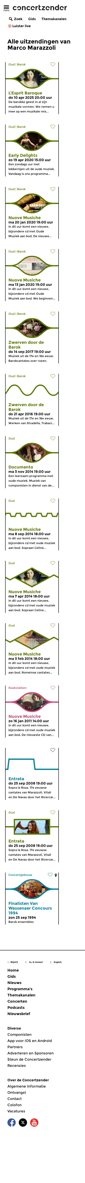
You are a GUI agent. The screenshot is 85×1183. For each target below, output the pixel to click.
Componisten (19, 1034)
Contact (14, 1099)
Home (13, 970)
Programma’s (19, 989)
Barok (21, 64)
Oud (11, 64)
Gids (32, 19)
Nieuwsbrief (18, 1014)
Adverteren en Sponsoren (30, 1053)
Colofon (14, 1105)
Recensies (16, 1065)
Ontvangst (16, 1092)
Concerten (17, 1001)
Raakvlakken (17, 688)
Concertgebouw (20, 875)
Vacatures (16, 1111)
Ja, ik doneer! (36, 962)
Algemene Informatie (26, 1086)
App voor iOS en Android (29, 1041)
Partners (15, 1047)
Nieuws (14, 982)
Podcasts (16, 1007)
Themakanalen (53, 19)
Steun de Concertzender (29, 1059)
